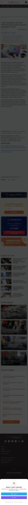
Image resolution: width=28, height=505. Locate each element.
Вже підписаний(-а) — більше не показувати (14, 502)
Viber (15, 497)
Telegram (15, 493)
